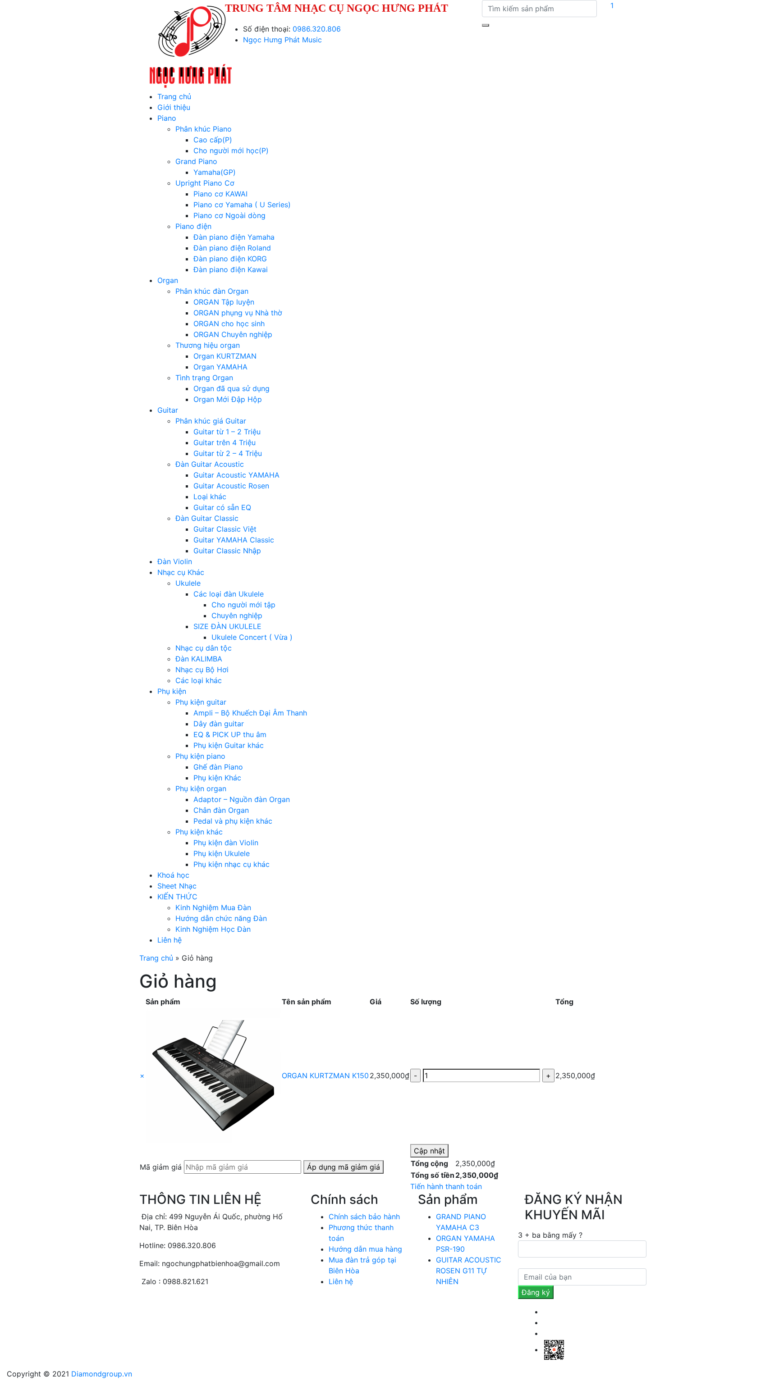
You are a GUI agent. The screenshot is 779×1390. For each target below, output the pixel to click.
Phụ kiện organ (200, 788)
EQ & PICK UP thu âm (229, 734)
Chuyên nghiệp (236, 615)
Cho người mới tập (243, 604)
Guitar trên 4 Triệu (224, 442)
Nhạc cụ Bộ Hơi (202, 669)
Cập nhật (429, 1150)
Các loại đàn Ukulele (228, 593)
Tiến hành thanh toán (446, 1186)
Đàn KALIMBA (198, 658)
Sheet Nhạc (177, 885)
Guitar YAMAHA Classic (233, 539)
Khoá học (173, 875)
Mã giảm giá (161, 1166)
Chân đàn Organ (221, 810)
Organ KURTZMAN (225, 355)
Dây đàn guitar (218, 723)
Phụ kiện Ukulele (221, 853)
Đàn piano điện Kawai (230, 269)
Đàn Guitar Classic (206, 518)
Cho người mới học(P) (231, 150)
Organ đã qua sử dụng (231, 388)
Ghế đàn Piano (218, 766)
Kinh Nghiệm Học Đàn (213, 929)
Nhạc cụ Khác (180, 572)
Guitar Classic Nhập (227, 550)
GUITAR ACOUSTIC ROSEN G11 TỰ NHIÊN (468, 1270)
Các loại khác (198, 680)
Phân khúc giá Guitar (210, 420)
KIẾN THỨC (177, 896)
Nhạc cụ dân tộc (203, 647)
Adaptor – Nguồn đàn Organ (241, 799)
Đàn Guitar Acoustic (209, 464)
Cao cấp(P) (212, 139)
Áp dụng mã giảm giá (343, 1166)
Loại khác (209, 496)
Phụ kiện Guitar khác (228, 745)
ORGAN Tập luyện (223, 301)
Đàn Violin (174, 561)
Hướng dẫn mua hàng (365, 1248)
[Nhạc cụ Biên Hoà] (190, 44)
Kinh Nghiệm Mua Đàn (213, 907)
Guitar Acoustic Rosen (231, 485)
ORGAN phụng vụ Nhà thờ (237, 312)
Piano (166, 118)
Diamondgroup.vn (101, 1373)
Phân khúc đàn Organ (211, 291)
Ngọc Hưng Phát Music (282, 39)
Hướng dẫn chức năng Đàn (221, 918)
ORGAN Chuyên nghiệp (232, 334)
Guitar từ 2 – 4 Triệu (227, 453)
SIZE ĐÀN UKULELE (227, 626)
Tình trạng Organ (204, 377)
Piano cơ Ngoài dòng (229, 215)
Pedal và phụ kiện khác (232, 820)
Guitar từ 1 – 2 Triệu (227, 431)
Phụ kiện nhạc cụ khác (231, 864)
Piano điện (193, 226)
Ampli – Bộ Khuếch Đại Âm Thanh (250, 712)
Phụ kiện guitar (200, 701)
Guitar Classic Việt (225, 528)
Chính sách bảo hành (364, 1216)
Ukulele (188, 583)
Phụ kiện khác (199, 831)
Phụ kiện (171, 691)
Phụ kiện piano (200, 756)
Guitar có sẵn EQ (222, 507)
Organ (167, 280)
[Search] (485, 25)
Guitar (167, 410)
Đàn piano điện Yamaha (234, 237)
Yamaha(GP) (214, 172)
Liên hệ (169, 939)
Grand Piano (196, 161)
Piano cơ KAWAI (220, 193)
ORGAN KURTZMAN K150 (325, 1075)
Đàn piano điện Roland (232, 247)
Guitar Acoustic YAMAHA (236, 474)
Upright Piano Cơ (204, 182)
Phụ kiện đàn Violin (225, 842)
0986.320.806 (317, 28)
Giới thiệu (173, 107)
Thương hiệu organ (207, 345)
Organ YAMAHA (220, 366)
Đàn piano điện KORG (230, 258)
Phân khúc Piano (203, 128)
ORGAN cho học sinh (229, 323)
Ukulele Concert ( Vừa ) (252, 637)
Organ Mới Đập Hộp (227, 399)
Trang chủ (174, 96)
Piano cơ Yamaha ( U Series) (242, 204)
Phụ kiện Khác (217, 777)
